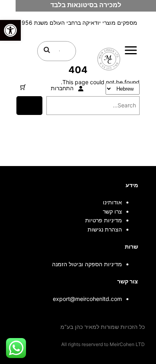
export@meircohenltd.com (87, 298)
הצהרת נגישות (105, 229)
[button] (10, 30)
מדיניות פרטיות (103, 220)
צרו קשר (112, 211)
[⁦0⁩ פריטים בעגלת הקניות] (23, 87)
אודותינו (112, 202)
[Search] (29, 105)
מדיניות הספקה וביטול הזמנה (87, 264)
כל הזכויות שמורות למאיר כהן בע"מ (102, 326)
